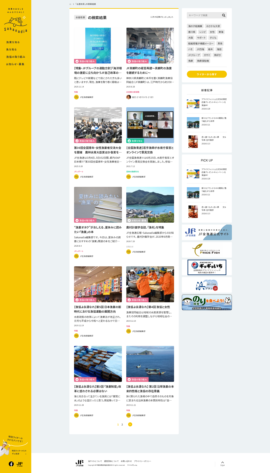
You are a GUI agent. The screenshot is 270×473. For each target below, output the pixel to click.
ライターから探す (207, 74)
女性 (212, 31)
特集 (76, 92)
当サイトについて (95, 461)
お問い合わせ (126, 461)
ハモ (190, 49)
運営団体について (111, 461)
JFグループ (194, 55)
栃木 (210, 49)
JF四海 (200, 49)
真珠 (220, 43)
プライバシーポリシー (142, 461)
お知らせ (129, 246)
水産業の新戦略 (132, 92)
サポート (201, 37)
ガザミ (207, 55)
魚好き (217, 55)
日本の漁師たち (132, 171)
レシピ (202, 31)
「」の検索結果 (85, 4)
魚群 (190, 60)
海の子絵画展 (195, 26)
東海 (221, 31)
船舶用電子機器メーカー (201, 43)
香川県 (191, 31)
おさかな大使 (213, 26)
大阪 (190, 37)
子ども (213, 37)
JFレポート (78, 171)
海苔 (219, 49)
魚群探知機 (203, 60)
